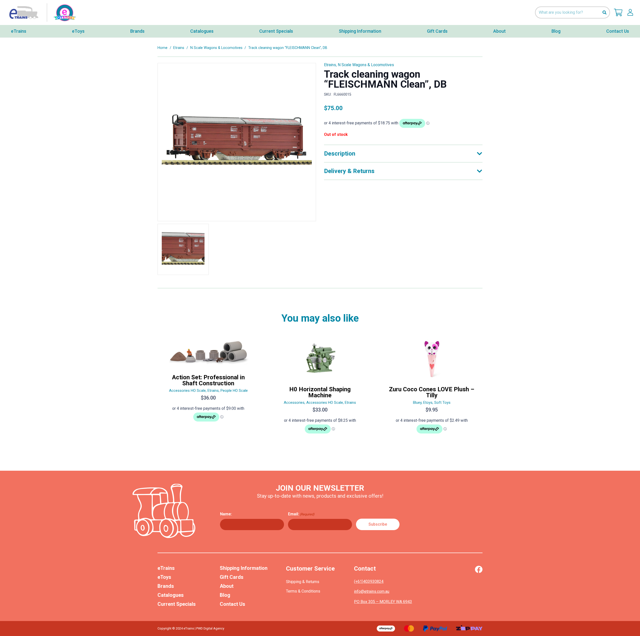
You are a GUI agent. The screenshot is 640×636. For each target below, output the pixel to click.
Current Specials (177, 604)
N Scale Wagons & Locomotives (216, 48)
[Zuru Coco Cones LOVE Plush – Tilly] (431, 388)
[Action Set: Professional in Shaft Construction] (208, 388)
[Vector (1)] (478, 569)
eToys (164, 577)
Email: (301, 514)
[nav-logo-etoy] (41, 12)
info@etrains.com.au (371, 591)
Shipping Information (244, 568)
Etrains (178, 48)
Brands (166, 586)
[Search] (604, 12)
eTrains (166, 568)
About (227, 586)
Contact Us (232, 604)
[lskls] (630, 12)
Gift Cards (232, 577)
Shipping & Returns (302, 581)
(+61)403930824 (369, 581)
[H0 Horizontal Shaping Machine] (320, 388)
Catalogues (171, 595)
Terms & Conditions (303, 591)
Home (163, 48)
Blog (225, 595)
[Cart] (618, 12)
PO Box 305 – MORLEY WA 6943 (383, 601)
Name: (226, 514)
